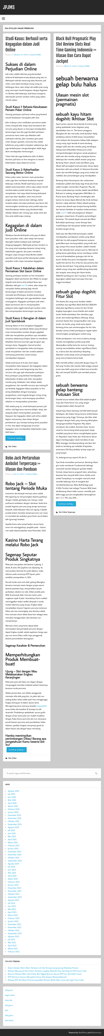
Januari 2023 (13, 921)
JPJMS (9, 7)
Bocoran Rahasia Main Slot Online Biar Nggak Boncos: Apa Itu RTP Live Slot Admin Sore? (45, 974)
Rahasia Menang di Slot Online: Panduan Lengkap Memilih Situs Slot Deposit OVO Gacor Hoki (47, 971)
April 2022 (12, 945)
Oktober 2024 (13, 857)
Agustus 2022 (13, 936)
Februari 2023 (14, 918)
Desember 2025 (14, 815)
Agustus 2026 (13, 791)
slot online (9, 1020)
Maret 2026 (13, 806)
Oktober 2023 (13, 894)
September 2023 (15, 897)
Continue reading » (15, 438)
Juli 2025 (11, 830)
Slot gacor (9, 1015)
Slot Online (12, 446)
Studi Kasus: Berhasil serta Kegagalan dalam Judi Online (26, 44)
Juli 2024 (11, 866)
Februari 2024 (13, 882)
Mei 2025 (12, 836)
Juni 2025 (12, 833)
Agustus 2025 (13, 827)
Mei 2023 (12, 909)
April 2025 (12, 839)
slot (6, 1010)
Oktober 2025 (13, 821)
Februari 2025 (13, 845)
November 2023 (14, 891)
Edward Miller (35, 54)
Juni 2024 (12, 869)
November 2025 (14, 818)
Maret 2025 (13, 842)
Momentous (96, 1032)
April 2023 (12, 912)
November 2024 (14, 854)
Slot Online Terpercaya (67, 512)
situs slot (8, 1000)
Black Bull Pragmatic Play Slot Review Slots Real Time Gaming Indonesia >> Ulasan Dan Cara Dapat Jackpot (76, 50)
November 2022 (14, 927)
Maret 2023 (13, 915)
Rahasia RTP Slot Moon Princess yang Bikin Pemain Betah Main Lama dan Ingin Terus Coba (46, 980)
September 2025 (15, 824)
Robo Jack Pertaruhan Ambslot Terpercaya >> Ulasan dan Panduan (22, 463)
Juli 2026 (11, 794)
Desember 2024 (14, 851)
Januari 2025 (13, 848)
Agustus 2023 (13, 900)
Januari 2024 (13, 885)
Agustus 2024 (13, 863)
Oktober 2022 (13, 930)
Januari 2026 (13, 812)
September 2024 (15, 860)
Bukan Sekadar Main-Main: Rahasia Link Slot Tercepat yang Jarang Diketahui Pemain (43, 968)
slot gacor (9, 990)
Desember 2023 (14, 888)
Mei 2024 (12, 872)
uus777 (64, 212)
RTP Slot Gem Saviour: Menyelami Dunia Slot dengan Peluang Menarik (37, 977)
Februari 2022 (13, 951)
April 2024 (12, 875)
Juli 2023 (11, 903)
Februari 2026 (14, 809)
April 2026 (12, 803)
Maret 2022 (13, 948)
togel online (10, 995)
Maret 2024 (13, 879)
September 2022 (15, 933)
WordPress (83, 1032)
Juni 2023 (12, 906)
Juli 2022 (11, 939)
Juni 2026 (12, 797)
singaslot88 (41, 706)
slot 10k (24, 285)
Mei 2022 (12, 942)
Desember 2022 (14, 924)
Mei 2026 (12, 800)
